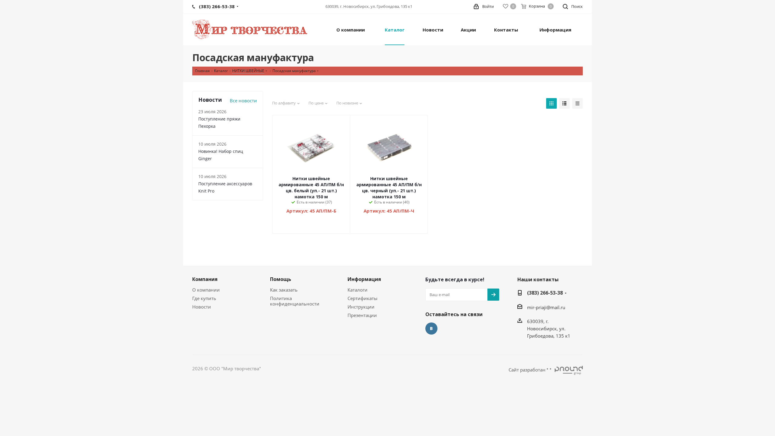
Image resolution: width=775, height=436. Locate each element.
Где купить (204, 298)
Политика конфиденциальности (294, 301)
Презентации (362, 315)
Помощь (280, 279)
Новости (201, 307)
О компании (206, 290)
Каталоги (358, 290)
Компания (205, 279)
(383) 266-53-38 (545, 292)
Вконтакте (431, 328)
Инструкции (361, 307)
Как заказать (284, 290)
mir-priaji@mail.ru (546, 307)
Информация (364, 279)
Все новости (243, 100)
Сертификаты (363, 298)
